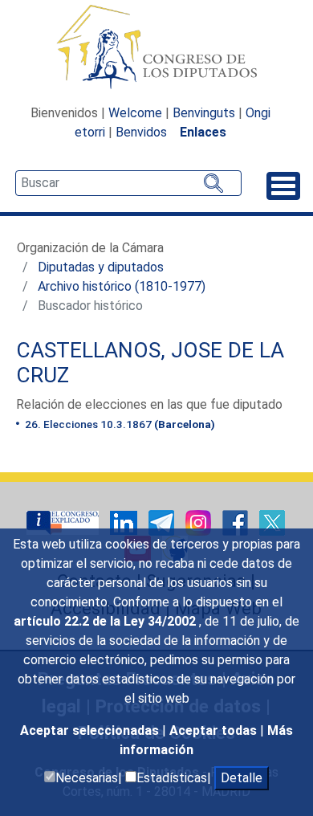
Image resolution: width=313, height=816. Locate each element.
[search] (128, 183)
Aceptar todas (214, 730)
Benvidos (141, 132)
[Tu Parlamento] (64, 521)
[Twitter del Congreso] (272, 521)
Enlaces (203, 132)
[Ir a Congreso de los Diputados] (156, 46)
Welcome (135, 112)
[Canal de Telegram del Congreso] (162, 521)
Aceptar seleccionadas (91, 730)
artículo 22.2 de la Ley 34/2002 (106, 621)
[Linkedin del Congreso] (125, 521)
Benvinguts (204, 112)
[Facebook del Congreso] (236, 521)
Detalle (241, 777)
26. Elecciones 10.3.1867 (118, 424)
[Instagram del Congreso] (199, 521)
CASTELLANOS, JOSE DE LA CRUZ (150, 363)
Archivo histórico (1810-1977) (121, 286)
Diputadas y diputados (101, 267)
